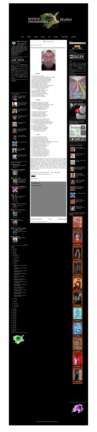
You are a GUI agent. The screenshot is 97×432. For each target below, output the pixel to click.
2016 (14, 318)
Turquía (17, 77)
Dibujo (80, 64)
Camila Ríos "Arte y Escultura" (19, 169)
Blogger (59, 421)
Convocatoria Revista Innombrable (22, 123)
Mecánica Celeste (16, 164)
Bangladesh (18, 65)
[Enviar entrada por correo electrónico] (52, 172)
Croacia (24, 68)
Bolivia (26, 65)
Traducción (73, 71)
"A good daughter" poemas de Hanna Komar (80, 148)
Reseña (77, 70)
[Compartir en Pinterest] (59, 172)
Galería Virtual (83, 65)
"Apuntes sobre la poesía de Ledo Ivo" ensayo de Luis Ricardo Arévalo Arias (22, 104)
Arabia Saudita (17, 64)
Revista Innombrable (22, 41)
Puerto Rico (25, 75)
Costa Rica (20, 68)
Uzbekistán (26, 77)
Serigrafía (80, 70)
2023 (14, 253)
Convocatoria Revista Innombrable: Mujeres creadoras (22, 97)
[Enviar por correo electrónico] (54, 172)
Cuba (27, 68)
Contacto (73, 36)
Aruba (27, 64)
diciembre (16, 255)
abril (15, 301)
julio (14, 263)
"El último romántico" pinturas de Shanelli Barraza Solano (80, 187)
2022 (14, 308)
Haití (27, 70)
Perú (16, 75)
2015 (14, 320)
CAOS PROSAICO (16, 236)
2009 (14, 330)
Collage (70, 64)
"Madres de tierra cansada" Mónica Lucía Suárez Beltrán (80, 207)
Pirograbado (75, 68)
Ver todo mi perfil (14, 55)
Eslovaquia (22, 69)
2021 (14, 310)
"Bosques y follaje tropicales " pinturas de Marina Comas (80, 200)
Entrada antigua (62, 219)
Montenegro (25, 72)
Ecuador (12, 69)
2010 (14, 329)
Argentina (35, 174)
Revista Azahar (16, 219)
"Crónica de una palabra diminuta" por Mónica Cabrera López (22, 129)
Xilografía (81, 71)
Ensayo (43, 36)
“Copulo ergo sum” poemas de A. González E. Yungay (19, 279)
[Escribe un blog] (55, 172)
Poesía (29, 36)
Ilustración (76, 66)
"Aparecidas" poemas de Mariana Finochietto (22, 156)
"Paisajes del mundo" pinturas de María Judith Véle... (19, 296)
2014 (14, 322)
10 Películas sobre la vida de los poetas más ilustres (23, 116)
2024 (14, 252)
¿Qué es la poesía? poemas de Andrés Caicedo (21, 149)
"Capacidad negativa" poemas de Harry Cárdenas (19, 285)
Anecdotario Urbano (17, 178)
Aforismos (71, 62)
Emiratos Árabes (17, 69)
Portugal (21, 75)
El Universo (20, 212)
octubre (15, 258)
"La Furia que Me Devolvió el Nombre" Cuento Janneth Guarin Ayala (80, 175)
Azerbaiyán (13, 65)
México (17, 74)
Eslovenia (26, 69)
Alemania (12, 64)
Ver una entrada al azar (49, 41)
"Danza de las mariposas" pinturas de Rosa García (20, 271)
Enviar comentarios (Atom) (41, 221)
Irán (25, 71)
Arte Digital (78, 62)
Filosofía (74, 65)
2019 (14, 313)
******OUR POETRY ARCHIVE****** (19, 186)
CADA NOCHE (20, 220)
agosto (15, 262)
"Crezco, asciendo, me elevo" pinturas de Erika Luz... (19, 288)
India (19, 71)
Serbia (24, 76)
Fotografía (78, 65)
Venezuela (13, 78)
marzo (15, 303)
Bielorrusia (22, 65)
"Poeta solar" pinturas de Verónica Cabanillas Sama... (19, 290)
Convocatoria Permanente (23, 141)
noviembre (16, 257)
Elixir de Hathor (20, 170)
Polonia (18, 75)
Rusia (21, 76)
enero (15, 306)
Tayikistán (12, 77)
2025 (14, 250)
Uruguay (20, 77)
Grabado (70, 66)
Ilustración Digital (82, 66)
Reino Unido (13, 76)
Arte (49, 36)
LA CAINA (15, 195)
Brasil (12, 66)
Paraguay (13, 75)
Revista (56, 36)
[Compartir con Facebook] (58, 172)
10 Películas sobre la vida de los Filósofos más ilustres (23, 110)
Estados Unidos (19, 70)
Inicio (22, 36)
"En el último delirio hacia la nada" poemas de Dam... (19, 293)
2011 (14, 327)
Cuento (36, 36)
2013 (14, 324)
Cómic (78, 64)
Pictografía (84, 67)
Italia (12, 72)
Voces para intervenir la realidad (19, 228)
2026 (14, 248)
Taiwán (27, 76)
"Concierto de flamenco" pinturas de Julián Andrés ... (20, 282)
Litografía (74, 67)
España (13, 70)
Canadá (21, 66)
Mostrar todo (26, 244)
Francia (24, 70)
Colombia (14, 68)
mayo (15, 300)
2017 (14, 317)
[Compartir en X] (57, 172)
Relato (74, 70)
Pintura (71, 68)
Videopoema (77, 71)
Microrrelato (79, 67)
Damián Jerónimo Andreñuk (43, 174)
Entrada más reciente (36, 219)
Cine (85, 62)
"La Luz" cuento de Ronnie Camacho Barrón (22, 136)
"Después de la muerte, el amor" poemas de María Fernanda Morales (81, 168)
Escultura (71, 65)
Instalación (71, 67)
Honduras (16, 71)
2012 (14, 325)
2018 (14, 315)
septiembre (16, 260)
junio (15, 298)
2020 (14, 312)
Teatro (83, 70)
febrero (15, 305)
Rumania (17, 76)
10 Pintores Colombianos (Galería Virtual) (80, 154)
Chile (24, 66)
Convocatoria (64, 36)
